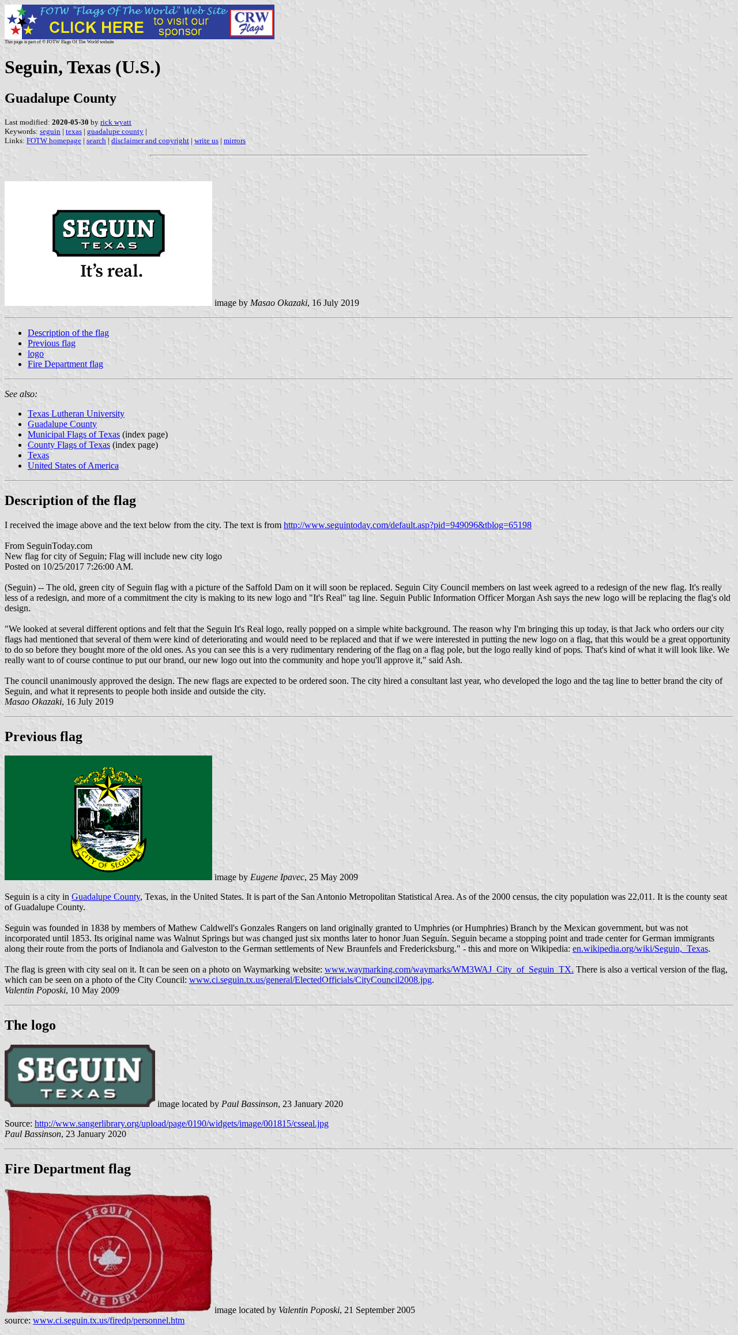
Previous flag (52, 343)
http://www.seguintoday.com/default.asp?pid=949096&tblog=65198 (408, 525)
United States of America (73, 465)
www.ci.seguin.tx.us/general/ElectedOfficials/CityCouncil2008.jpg (310, 980)
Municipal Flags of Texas (74, 434)
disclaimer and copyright (150, 140)
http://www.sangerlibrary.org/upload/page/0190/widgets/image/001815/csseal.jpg (182, 1123)
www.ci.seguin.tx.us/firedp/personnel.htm (108, 1320)
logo (36, 353)
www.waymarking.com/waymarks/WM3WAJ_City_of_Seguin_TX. (449, 969)
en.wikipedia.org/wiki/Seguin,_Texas (640, 948)
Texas (38, 455)
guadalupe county (115, 131)
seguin (50, 131)
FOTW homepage (54, 140)
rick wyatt (115, 122)
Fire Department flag (65, 364)
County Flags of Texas (69, 445)
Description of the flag (68, 333)
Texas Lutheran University (76, 413)
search (96, 140)
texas (74, 131)
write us (206, 140)
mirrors (235, 140)
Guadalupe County (62, 424)
